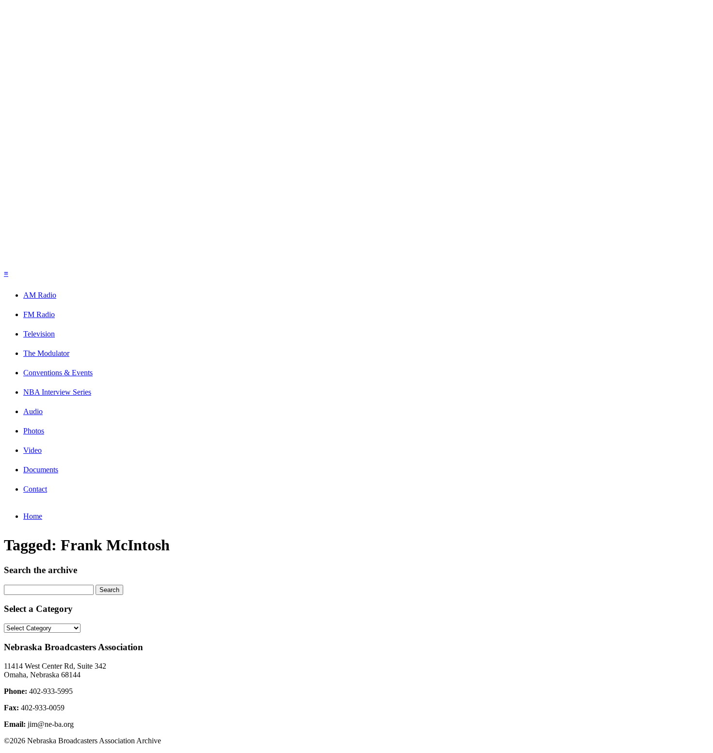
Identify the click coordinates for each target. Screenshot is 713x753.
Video (32, 450)
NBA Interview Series (57, 392)
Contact (35, 489)
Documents (40, 469)
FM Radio (39, 314)
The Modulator (46, 353)
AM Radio (39, 295)
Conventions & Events (58, 372)
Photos (33, 431)
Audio (33, 411)
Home (32, 516)
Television (39, 334)
